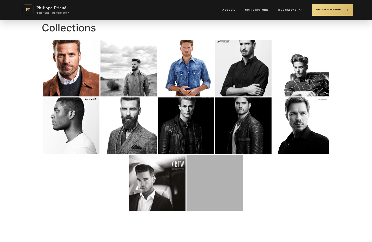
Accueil (228, 9)
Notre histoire (257, 9)
